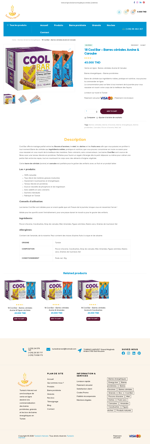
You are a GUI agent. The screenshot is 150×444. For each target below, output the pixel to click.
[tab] (75, 140)
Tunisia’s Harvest (41, 436)
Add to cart (112, 111)
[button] (134, 2)
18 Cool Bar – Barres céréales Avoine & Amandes (57, 309)
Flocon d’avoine (107, 127)
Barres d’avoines (109, 125)
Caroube (97, 127)
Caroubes (113, 403)
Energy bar (113, 382)
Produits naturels (124, 410)
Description (75, 140)
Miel (116, 127)
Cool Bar (129, 393)
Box (120, 393)
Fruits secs (122, 400)
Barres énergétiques (124, 125)
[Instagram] (128, 353)
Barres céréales (95, 125)
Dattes (111, 400)
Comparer (91, 117)
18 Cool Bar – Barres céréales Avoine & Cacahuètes (93, 309)
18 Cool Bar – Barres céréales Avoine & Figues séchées (20, 309)
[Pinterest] (139, 353)
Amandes (124, 403)
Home (14, 40)
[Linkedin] (133, 353)
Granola (112, 393)
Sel (120, 127)
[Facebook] (123, 353)
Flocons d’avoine (116, 396)
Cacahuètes (114, 407)
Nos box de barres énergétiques (29, 40)
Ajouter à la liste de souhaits (110, 117)
